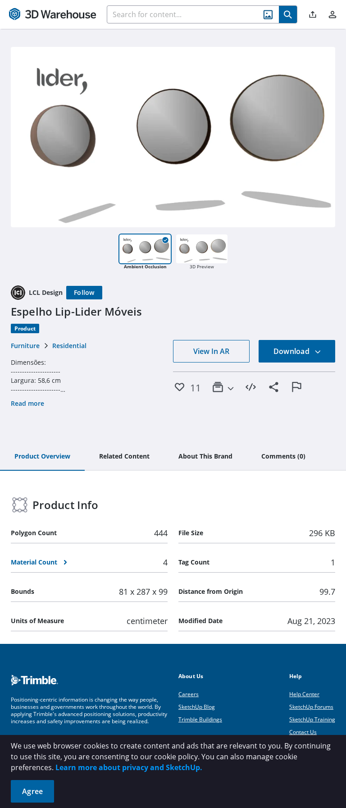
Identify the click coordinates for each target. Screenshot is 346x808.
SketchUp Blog (196, 707)
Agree (32, 791)
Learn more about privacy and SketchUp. (128, 767)
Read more (27, 403)
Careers (188, 694)
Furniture (25, 345)
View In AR (211, 351)
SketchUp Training (312, 719)
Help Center (304, 694)
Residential (69, 345)
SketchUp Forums (311, 707)
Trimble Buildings (200, 719)
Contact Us (303, 732)
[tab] (42, 457)
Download (292, 351)
